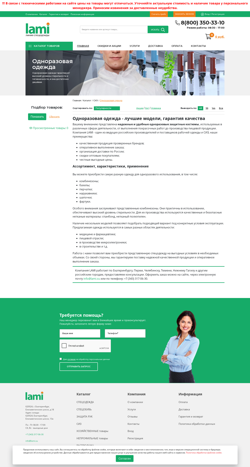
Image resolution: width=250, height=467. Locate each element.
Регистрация (218, 14)
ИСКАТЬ (155, 29)
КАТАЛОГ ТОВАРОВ (47, 45)
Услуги (132, 409)
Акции (139, 108)
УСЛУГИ (135, 45)
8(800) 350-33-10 (202, 23)
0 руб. (219, 36)
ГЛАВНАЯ (83, 45)
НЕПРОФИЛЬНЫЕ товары (92, 438)
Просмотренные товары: (50, 128)
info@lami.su (92, 278)
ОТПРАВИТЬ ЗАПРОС (78, 366)
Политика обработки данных (197, 423)
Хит (147, 108)
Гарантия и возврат (59, 14)
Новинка (156, 108)
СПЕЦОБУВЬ (84, 409)
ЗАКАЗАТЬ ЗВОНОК (184, 14)
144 (213, 108)
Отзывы (133, 416)
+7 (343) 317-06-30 (35, 434)
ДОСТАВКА (155, 45)
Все (221, 108)
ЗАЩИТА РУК (85, 416)
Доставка (184, 409)
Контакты (133, 423)
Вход (207, 14)
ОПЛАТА (176, 45)
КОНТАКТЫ (198, 45)
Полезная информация (82, 14)
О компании (32, 14)
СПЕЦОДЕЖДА (85, 402)
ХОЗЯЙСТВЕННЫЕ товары (92, 431)
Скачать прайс (159, 14)
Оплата (183, 402)
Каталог (43, 14)
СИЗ (79, 423)
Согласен (124, 458)
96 (207, 108)
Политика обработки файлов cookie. (204, 452)
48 (200, 108)
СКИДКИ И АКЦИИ (109, 45)
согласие (72, 359)
